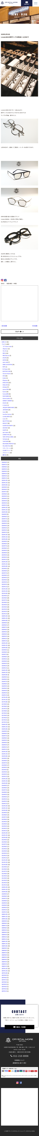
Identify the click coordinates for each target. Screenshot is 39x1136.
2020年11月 (4, 618)
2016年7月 (4, 736)
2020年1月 (4, 641)
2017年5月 (4, 713)
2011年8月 (4, 869)
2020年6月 (4, 629)
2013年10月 (4, 810)
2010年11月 (4, 889)
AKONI (4, 360)
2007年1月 (4, 991)
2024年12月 (4, 507)
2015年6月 (4, 765)
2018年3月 (4, 690)
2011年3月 (4, 880)
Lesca (4, 412)
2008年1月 (4, 966)
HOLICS (5, 403)
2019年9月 (4, 650)
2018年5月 (4, 686)
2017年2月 (4, 720)
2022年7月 (4, 573)
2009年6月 (4, 928)
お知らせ (4, 342)
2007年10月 (4, 973)
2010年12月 (4, 887)
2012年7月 (4, 844)
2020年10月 (4, 620)
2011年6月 (4, 873)
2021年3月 (4, 609)
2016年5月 (4, 740)
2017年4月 (4, 715)
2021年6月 (4, 602)
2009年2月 (4, 937)
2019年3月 (4, 663)
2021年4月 (4, 607)
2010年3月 (4, 907)
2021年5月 (4, 604)
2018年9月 (4, 677)
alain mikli (5, 362)
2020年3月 (4, 636)
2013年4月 (4, 824)
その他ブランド (7, 450)
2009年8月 (4, 923)
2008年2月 (4, 964)
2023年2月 (4, 557)
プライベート (6, 452)
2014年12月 (4, 778)
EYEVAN (5, 387)
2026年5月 (4, 469)
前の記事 (4, 326)
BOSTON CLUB (6, 371)
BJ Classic (5, 369)
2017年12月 (4, 697)
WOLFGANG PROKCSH (8, 443)
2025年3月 (4, 501)
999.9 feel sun (6, 355)
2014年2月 (4, 801)
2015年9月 (4, 758)
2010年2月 (4, 910)
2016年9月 (4, 731)
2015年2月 (4, 774)
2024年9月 (4, 514)
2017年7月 (4, 708)
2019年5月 (4, 659)
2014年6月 (4, 792)
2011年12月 (4, 860)
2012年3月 (4, 853)
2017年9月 (4, 704)
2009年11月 (4, 916)
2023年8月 (4, 543)
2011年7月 (4, 871)
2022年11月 (4, 564)
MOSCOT (5, 423)
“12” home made (7, 346)
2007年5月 (4, 984)
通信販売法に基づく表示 (19, 1063)
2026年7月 (4, 464)
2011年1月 (4, 885)
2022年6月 (4, 575)
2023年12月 (4, 534)
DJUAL (4, 378)
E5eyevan (5, 380)
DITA (4, 376)
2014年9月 (4, 785)
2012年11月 (4, 835)
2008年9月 (4, 948)
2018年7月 (4, 681)
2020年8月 (4, 625)
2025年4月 (4, 498)
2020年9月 (4, 623)
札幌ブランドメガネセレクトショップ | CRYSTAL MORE (20, 1131)
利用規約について (19, 1060)
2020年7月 (4, 627)
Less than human (7, 414)
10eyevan (5, 349)
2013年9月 (4, 812)
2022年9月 (4, 568)
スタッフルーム (7, 448)
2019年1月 (4, 668)
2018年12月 (4, 670)
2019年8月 (4, 652)
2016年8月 (4, 733)
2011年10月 (4, 864)
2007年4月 (4, 986)
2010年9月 (4, 894)
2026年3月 (4, 473)
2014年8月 (4, 788)
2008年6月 (4, 955)
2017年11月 (4, 699)
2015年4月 (4, 769)
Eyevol (4, 391)
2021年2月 (4, 611)
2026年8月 (4, 462)
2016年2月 (4, 747)
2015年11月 (4, 754)
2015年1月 (4, 776)
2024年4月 (4, 525)
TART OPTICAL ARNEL (8, 437)
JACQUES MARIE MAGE (8, 407)
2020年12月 (4, 616)
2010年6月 (4, 901)
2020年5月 (4, 632)
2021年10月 (4, 593)
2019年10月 (4, 647)
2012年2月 (4, 855)
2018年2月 (4, 693)
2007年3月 (4, 989)
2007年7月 (4, 980)
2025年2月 (4, 503)
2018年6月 (4, 684)
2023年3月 (4, 555)
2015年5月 (4, 767)
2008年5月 (4, 957)
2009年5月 (4, 930)
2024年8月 (4, 516)
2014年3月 (4, 799)
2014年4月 (4, 797)
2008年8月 (4, 950)
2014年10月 (4, 783)
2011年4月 (4, 878)
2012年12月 (4, 833)
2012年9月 (4, 840)
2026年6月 (4, 467)
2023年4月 (4, 552)
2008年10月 (4, 946)
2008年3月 (4, 962)
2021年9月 (4, 595)
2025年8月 (4, 489)
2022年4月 (4, 580)
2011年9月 (4, 867)
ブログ (3, 344)
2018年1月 (4, 695)
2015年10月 (4, 756)
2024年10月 (4, 512)
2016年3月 (4, 745)
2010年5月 (4, 903)
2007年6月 (4, 982)
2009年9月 (4, 921)
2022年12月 (4, 562)
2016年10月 (4, 729)
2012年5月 (4, 849)
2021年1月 (4, 614)
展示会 (4, 455)
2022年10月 (4, 566)
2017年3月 (4, 717)
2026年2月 (4, 476)
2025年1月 (4, 505)
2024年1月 (4, 532)
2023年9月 (4, 541)
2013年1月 (4, 830)
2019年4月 (4, 661)
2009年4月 (4, 932)
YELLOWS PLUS (6, 446)
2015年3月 (4, 772)
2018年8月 (4, 679)
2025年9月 (4, 487)
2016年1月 (4, 749)
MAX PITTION (6, 421)
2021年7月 (4, 600)
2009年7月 (4, 925)
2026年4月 (4, 471)
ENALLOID (5, 385)
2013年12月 (4, 806)
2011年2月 (4, 882)
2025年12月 (4, 480)
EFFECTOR (5, 382)
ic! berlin (5, 405)
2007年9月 (4, 975)
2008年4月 (4, 959)
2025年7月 (4, 491)
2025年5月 (4, 496)
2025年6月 (4, 494)
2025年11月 (4, 482)
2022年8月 (4, 571)
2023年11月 (4, 537)
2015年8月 (4, 760)
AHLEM (4, 358)
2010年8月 (4, 896)
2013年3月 (4, 826)
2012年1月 (4, 858)
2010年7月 (4, 898)
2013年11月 (4, 808)
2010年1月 (4, 912)
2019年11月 (4, 645)
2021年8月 (4, 598)
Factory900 (5, 394)
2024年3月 (4, 528)
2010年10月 (4, 891)
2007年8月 (4, 977)
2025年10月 (4, 485)
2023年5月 (4, 550)
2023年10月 (4, 539)
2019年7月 (4, 654)
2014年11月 (4, 781)
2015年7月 (4, 763)
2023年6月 (4, 548)
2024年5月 (4, 523)
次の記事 (34, 326)
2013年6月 (4, 819)
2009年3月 (4, 934)
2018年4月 (4, 688)
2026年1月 (4, 478)
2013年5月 (4, 821)
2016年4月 (4, 742)
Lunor (4, 419)
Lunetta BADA (6, 416)
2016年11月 (4, 727)
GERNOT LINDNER (7, 401)
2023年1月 (4, 559)
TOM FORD (5, 441)
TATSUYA (5, 439)
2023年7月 (4, 546)
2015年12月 (4, 751)
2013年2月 (4, 828)
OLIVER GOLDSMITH (8, 425)
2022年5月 (4, 577)
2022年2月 (4, 584)
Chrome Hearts (6, 373)
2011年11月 (4, 862)
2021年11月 (4, 591)
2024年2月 (4, 530)
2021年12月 (4, 589)
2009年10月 (4, 919)
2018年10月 (4, 675)
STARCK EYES (6, 434)
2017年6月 (4, 711)
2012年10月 (4, 837)
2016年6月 (4, 738)
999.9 (4, 353)
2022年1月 (4, 586)
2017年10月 (4, 702)
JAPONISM (5, 410)
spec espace (6, 432)
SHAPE (4, 430)
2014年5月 (4, 794)
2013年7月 (4, 817)
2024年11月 (4, 510)
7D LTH (4, 351)
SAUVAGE (5, 428)
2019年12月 (4, 643)
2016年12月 (4, 724)
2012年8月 (4, 842)
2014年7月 (4, 790)
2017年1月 (4, 722)
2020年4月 (4, 634)
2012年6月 (4, 846)
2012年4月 (4, 851)
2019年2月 (4, 665)
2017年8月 (4, 706)
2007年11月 (4, 971)
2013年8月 (4, 815)
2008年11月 (4, 943)
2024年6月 (4, 521)
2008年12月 (4, 941)
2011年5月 (4, 876)
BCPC (4, 367)
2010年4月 (4, 905)
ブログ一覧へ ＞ (19, 331)
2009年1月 (4, 939)
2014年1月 (4, 803)
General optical (6, 398)
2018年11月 (4, 672)
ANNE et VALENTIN (7, 364)
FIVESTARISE (6, 396)
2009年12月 (4, 914)
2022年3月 (4, 582)
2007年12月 (4, 968)
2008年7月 (4, 953)
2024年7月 (4, 519)
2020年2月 (4, 638)
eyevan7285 (6, 389)
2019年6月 (4, 656)
